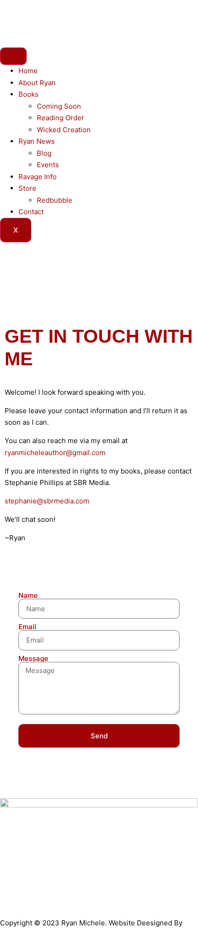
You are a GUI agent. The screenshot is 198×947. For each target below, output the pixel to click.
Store (27, 188)
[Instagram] (65, 16)
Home (28, 70)
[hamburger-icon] (13, 56)
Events (48, 164)
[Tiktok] (90, 16)
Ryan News (36, 141)
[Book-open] (140, 16)
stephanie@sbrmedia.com (47, 501)
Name (28, 595)
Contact (31, 211)
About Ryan (37, 82)
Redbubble (54, 200)
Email (27, 626)
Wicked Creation (64, 129)
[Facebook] (16, 16)
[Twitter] (40, 16)
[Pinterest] (115, 16)
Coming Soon (59, 106)
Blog (44, 153)
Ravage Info (37, 176)
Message (33, 658)
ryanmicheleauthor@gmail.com (55, 452)
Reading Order (60, 117)
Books (28, 94)
